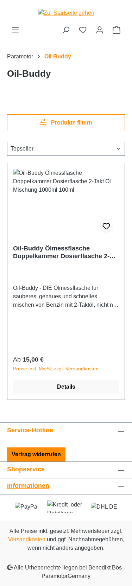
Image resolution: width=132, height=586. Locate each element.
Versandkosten (26, 539)
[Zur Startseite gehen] (66, 12)
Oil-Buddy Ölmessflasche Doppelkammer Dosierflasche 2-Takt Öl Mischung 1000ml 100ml (61, 252)
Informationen (28, 485)
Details (66, 387)
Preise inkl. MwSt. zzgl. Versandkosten (56, 368)
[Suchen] (65, 30)
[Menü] (15, 30)
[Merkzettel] (82, 30)
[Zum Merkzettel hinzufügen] (106, 226)
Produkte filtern (71, 123)
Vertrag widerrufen (36, 454)
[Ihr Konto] (99, 30)
